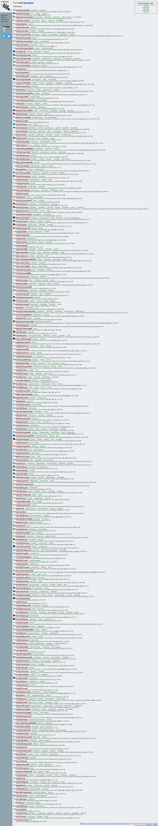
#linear (36, 387)
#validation (55, 252)
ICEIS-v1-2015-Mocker (22, 44)
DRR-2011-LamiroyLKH (22, 218)
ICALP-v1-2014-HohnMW (23, 79)
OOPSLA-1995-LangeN (22, 705)
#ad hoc (34, 83)
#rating (51, 166)
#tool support (77, 17)
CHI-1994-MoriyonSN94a (23, 709)
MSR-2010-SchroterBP (22, 304)
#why (47, 256)
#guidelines (37, 51)
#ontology (41, 31)
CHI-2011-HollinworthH (22, 235)
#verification (74, 131)
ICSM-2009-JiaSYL (21, 335)
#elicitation (34, 446)
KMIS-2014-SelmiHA (21, 114)
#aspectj (33, 574)
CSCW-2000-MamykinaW (23, 605)
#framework (40, 134)
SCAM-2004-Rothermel (22, 543)
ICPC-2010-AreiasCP (21, 301)
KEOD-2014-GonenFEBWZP (24, 110)
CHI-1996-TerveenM (21, 688)
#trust (48, 359)
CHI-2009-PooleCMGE (22, 349)
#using (40, 228)
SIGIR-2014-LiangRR (21, 121)
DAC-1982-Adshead (21, 813)
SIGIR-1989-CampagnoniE (23, 792)
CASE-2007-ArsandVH (22, 439)
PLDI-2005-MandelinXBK (23, 501)
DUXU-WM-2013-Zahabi (22, 159)
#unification (73, 775)
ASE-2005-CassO (20, 498)
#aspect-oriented (34, 384)
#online (38, 89)
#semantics (43, 754)
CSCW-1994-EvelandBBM (23, 712)
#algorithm (32, 813)
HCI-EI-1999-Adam (21, 633)
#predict (46, 114)
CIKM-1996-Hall (20, 695)
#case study (35, 34)
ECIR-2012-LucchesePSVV (23, 200)
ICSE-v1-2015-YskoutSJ (22, 62)
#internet (49, 269)
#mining (39, 114)
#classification (34, 425)
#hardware (35, 726)
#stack (59, 304)
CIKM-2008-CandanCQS (22, 418)
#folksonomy (32, 415)
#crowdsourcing (45, 141)
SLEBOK (148, 825)
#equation (50, 775)
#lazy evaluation (46, 660)
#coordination (34, 782)
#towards (43, 276)
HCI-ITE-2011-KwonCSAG (23, 269)
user (144, 9)
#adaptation (32, 283)
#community (39, 148)
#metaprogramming (41, 436)
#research (49, 159)
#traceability (61, 477)
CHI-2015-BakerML (21, 24)
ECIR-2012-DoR (20, 197)
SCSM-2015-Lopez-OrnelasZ (24, 41)
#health (32, 439)
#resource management (72, 218)
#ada (34, 771)
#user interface (38, 449)
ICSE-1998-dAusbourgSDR (23, 657)
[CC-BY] (6, 26)
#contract (32, 301)
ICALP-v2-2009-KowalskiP (23, 339)
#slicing (52, 301)
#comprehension (43, 204)
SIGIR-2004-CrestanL (21, 560)
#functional (30, 89)
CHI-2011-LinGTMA (21, 242)
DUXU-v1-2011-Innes (21, 256)
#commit (33, 228)
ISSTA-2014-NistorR (21, 128)
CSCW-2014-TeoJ (20, 89)
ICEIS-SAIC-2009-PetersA (23, 359)
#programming (42, 467)
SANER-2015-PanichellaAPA (24, 17)
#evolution (42, 363)
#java (39, 574)
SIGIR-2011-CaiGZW (21, 283)
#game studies (43, 266)
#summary (34, 418)
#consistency (34, 660)
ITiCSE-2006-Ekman (21, 470)
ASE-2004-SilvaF (20, 536)
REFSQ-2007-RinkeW (21, 460)
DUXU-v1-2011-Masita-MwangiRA (25, 259)
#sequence (30, 401)
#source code (48, 373)
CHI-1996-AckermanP (22, 685)
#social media (44, 41)
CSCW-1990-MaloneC (22, 782)
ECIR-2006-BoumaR (21, 487)
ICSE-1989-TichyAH (21, 795)
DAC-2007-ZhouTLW (21, 442)
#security (49, 62)
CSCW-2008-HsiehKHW (22, 404)
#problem (65, 128)
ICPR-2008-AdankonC (22, 425)
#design (29, 51)
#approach (33, 207)
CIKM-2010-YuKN (20, 318)
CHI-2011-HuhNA (20, 238)
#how (41, 44)
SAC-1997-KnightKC (21, 678)
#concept (50, 207)
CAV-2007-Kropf (20, 463)
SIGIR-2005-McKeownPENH (24, 519)
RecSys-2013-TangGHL (22, 166)
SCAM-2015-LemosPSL (22, 20)
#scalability (59, 20)
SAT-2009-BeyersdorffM (22, 391)
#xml (44, 574)
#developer (47, 17)
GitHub (156, 825)
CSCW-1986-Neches (21, 806)
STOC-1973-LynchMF (21, 820)
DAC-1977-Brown (20, 816)
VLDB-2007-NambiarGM (22, 446)
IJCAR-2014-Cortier (21, 124)
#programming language (46, 730)
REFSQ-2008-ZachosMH (22, 432)
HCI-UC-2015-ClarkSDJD (23, 34)
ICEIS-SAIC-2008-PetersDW (23, 411)
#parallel (34, 730)
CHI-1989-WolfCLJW (21, 788)
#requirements (39, 169)
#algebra (31, 775)
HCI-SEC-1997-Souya (22, 671)
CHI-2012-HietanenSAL (22, 183)
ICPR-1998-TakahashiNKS (23, 654)
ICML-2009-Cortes (20, 377)
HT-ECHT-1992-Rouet (22, 757)
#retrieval (60, 491)
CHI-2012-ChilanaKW (21, 179)
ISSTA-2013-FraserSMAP (23, 173)
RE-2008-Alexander (21, 429)
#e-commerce (37, 411)
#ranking (56, 283)
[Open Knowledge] (6, 28)
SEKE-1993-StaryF (21, 754)
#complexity (34, 44)
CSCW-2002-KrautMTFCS (23, 577)
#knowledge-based (38, 695)
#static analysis (66, 17)
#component (35, 567)
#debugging (42, 107)
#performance (47, 89)
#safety (45, 301)
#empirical (32, 31)
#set (68, 335)
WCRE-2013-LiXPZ (21, 138)
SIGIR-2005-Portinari (21, 522)
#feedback (32, 114)
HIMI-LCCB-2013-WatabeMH (24, 162)
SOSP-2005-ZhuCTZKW (22, 532)
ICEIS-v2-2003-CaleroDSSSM (24, 570)
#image (34, 38)
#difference (46, 335)
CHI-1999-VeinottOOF (21, 622)
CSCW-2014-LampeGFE (22, 86)
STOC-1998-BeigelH (21, 650)
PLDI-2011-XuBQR (21, 231)
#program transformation (36, 643)
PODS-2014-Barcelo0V (22, 76)
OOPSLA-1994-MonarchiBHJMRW (25, 723)
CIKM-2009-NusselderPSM (23, 366)
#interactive (56, 259)
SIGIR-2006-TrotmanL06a (23, 494)
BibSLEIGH (125, 823)
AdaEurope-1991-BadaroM (23, 771)
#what (52, 138)
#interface (34, 159)
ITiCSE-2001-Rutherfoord (23, 588)
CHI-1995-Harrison (21, 699)
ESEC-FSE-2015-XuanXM (23, 55)
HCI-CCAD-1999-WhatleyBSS (24, 629)
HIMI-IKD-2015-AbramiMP (23, 38)
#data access (32, 702)
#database (34, 10)
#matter (41, 636)
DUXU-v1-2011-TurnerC (22, 262)
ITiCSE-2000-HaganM (21, 591)
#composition (67, 58)
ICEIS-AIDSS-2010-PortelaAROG (25, 311)
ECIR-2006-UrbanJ (21, 491)
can (145, 6)
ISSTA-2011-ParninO (21, 290)
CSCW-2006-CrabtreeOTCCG (24, 484)
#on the (42, 359)
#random (41, 200)
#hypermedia (34, 640)
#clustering (32, 204)
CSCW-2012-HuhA (21, 186)
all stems (28, 3)
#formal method (52, 463)
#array (33, 532)
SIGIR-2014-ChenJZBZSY (23, 117)
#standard (69, 612)
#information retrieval (35, 522)
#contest (44, 34)
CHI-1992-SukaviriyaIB (22, 764)
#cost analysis (36, 79)
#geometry (31, 799)
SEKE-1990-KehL (20, 785)
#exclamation (46, 93)
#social (36, 41)
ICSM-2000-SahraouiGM (22, 595)
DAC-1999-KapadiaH (21, 612)
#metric (31, 373)
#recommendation (47, 48)
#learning (44, 65)
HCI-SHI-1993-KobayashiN (23, 737)
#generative (42, 131)
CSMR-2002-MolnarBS (22, 574)
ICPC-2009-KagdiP (21, 332)
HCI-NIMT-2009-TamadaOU (23, 356)
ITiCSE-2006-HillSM (21, 474)
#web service (71, 432)
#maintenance (43, 110)
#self (70, 259)
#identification (32, 242)
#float (31, 387)
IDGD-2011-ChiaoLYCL (22, 276)
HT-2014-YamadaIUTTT (22, 72)
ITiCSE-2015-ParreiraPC (22, 13)
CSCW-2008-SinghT (21, 408)
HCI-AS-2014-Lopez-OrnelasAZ (25, 100)
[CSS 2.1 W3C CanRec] (6, 33)
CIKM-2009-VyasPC (21, 370)
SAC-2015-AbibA (20, 51)
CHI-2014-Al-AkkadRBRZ (23, 83)
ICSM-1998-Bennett (21, 643)
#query (43, 20)
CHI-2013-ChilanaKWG (22, 141)
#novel (42, 211)
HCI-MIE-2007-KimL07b (22, 453)
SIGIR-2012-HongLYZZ (22, 211)
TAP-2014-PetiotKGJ (21, 131)
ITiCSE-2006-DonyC (21, 467)
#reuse (39, 301)
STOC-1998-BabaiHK (21, 647)
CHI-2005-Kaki (19, 508)
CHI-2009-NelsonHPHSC (23, 342)
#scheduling (52, 79)
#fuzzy (33, 456)
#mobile (64, 259)
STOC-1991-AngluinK (22, 768)
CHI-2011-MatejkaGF (21, 245)
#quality (56, 89)
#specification (57, 131)
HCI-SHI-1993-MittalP (21, 740)
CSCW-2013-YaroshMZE (22, 152)
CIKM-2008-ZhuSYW (21, 422)
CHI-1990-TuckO (20, 778)
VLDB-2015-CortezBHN (22, 10)
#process (46, 51)
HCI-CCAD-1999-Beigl (22, 626)
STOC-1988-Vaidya (21, 799)
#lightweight (59, 83)
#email (34, 577)
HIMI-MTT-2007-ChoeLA (22, 456)
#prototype (48, 764)
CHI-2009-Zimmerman (22, 352)
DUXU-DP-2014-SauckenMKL (24, 93)
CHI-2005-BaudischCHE (22, 505)
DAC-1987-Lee (19, 802)
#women (44, 145)
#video (32, 622)
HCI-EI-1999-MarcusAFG (22, 636)
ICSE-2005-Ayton (20, 525)
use (145, 12)
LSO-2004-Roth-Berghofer (23, 557)
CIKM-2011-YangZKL (21, 280)
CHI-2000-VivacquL (21, 602)
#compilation (37, 214)
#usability (59, 439)
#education (30, 134)
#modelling (53, 110)
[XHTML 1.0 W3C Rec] (6, 29)
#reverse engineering (60, 643)
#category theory (37, 117)
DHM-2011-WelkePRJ (21, 252)
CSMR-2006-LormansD (22, 477)
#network (37, 103)
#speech (52, 750)
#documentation (44, 218)
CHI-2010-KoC (19, 307)
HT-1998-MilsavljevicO (22, 640)
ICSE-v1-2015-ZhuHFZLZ (23, 65)
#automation (36, 58)
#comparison (32, 699)
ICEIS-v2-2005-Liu (20, 512)
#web (50, 179)
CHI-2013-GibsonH (21, 145)
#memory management (35, 231)
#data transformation (34, 335)
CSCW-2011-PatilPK (21, 249)
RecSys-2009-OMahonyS (23, 380)
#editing (30, 370)
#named (37, 13)
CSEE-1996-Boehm (21, 681)
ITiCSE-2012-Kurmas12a (22, 176)
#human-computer (35, 515)
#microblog (29, 103)
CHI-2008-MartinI (20, 401)
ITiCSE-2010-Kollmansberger (24, 297)
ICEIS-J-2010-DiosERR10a (23, 314)
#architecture (34, 615)
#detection (49, 311)
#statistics (63, 429)
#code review (38, 17)
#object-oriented (50, 536)
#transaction (47, 214)
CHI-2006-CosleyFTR (21, 481)
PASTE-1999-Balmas (21, 619)
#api (33, 501)
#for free (42, 744)
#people (41, 242)
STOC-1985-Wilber (21, 809)
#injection (32, 221)
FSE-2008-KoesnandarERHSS (24, 436)
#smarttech (68, 83)
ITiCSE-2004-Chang (21, 539)
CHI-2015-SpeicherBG (22, 27)
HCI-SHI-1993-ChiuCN (22, 733)
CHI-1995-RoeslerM (21, 702)
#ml (38, 674)
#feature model (32, 224)
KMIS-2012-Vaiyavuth (21, 207)
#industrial (49, 134)
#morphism (63, 775)
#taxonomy (62, 152)
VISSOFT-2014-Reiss (21, 107)
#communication (35, 96)
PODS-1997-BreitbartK (22, 660)
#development (45, 384)
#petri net (54, 785)
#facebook (34, 86)
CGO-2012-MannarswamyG (23, 214)
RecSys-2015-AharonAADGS (24, 48)
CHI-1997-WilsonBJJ (21, 667)
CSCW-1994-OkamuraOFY (23, 716)
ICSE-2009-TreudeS (21, 384)
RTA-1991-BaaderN (21, 775)
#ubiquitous (41, 626)
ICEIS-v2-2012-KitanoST (22, 190)
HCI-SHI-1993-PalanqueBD (23, 744)
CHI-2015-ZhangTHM (21, 31)
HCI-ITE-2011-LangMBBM (23, 273)
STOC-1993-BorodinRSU (23, 726)
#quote (38, 802)
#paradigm (32, 619)
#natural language (35, 560)
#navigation (32, 249)
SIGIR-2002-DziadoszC (22, 581)
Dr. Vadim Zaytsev (152, 823)
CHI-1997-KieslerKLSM (22, 664)
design (145, 7)
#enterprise (42, 10)
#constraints (55, 204)
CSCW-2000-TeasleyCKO (23, 609)
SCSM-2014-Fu (20, 103)
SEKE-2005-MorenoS (21, 515)
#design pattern (48, 705)
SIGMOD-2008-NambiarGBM (24, 394)
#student (44, 13)
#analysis (34, 218)
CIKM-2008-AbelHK (21, 415)
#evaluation (34, 76)
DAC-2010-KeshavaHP (22, 294)
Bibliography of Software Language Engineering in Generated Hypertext (101, 823)
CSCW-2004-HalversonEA (23, 550)
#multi (54, 141)
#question (56, 17)
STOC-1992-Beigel (21, 761)
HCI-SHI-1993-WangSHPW (23, 750)
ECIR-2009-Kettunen (21, 373)
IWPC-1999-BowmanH (22, 615)
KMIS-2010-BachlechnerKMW (24, 321)
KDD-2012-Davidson (21, 204)
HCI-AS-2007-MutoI (21, 449)
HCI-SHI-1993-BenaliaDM (23, 730)
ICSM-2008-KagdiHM (21, 397)
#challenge (32, 107)
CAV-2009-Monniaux (21, 387)
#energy (57, 207)
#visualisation (78, 705)
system (144, 10)
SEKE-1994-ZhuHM (21, 719)
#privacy (40, 249)
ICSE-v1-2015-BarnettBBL (23, 58)
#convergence (53, 34)
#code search (35, 20)
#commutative (40, 775)
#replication (56, 660)
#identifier (42, 224)
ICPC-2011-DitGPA (21, 224)
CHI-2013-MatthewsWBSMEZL (24, 148)
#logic (36, 124)
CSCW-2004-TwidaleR (22, 553)
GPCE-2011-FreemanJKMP (23, 287)
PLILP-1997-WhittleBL (22, 674)
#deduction (32, 131)
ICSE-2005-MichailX (21, 529)
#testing (34, 55)
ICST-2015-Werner (20, 69)
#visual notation (38, 197)
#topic (63, 363)
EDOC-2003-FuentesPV (22, 567)
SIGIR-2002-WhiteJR (21, 584)
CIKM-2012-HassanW (21, 193)
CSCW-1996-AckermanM (23, 692)
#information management (43, 321)
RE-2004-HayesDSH (21, 564)
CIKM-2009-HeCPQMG (22, 363)
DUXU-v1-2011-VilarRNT (22, 266)
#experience (63, 34)
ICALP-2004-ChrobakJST (23, 546)
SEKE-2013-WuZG (21, 169)
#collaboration (32, 186)
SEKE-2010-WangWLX (22, 325)
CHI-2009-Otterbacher (22, 346)
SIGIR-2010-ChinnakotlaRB (23, 328)
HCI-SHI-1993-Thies (21, 747)
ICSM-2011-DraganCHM (22, 228)
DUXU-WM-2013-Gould (22, 155)
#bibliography (46, 58)
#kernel (30, 377)
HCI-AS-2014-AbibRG (22, 96)
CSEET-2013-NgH (20, 134)
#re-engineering (66, 134)
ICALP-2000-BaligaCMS (22, 598)
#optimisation (35, 453)
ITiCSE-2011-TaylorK (21, 221)
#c (32, 13)
